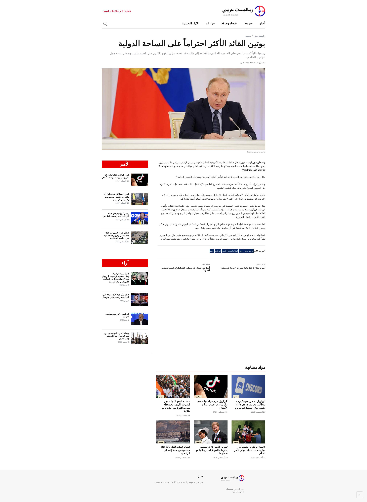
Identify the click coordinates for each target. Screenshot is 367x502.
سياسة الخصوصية (161, 482)
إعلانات (175, 482)
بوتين (211, 251)
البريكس (218, 251)
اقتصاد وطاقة (229, 23)
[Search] (105, 23)
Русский (126, 11)
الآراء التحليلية (190, 23)
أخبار (262, 23)
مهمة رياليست (187, 482)
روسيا (241, 251)
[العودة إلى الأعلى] (359, 494)
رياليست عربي (259, 36)
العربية (106, 11)
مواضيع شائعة (249, 251)
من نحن (199, 482)
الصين (224, 251)
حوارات (210, 23)
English (115, 11)
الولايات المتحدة (233, 251)
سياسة (248, 23)
